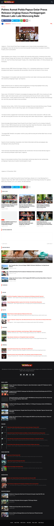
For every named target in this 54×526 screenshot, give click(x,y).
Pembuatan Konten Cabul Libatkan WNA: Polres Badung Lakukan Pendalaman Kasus (24, 354)
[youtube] (27, 375)
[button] (2, 2)
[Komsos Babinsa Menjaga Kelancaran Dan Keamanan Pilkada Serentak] (4, 514)
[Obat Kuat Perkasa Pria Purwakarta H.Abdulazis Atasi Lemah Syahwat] (4, 273)
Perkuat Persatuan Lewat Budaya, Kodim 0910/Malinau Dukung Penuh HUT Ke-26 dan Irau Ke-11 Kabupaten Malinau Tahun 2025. (30, 398)
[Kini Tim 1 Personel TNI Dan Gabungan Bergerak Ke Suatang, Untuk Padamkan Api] (27, 198)
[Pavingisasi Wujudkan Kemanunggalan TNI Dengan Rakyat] (4, 502)
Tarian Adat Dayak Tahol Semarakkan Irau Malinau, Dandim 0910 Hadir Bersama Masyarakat (26, 432)
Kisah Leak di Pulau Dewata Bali (13, 455)
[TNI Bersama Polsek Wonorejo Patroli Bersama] (4, 508)
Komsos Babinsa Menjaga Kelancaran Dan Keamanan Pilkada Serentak (26, 513)
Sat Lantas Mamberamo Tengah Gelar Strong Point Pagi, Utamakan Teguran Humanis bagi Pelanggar (30, 411)
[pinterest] (33, 375)
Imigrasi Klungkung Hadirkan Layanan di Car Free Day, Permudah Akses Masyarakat (24, 302)
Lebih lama (49, 243)
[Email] (27, 20)
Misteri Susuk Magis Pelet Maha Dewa (15, 466)
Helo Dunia (22, 522)
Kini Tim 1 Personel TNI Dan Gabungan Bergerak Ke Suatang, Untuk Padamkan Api (27, 206)
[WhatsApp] (21, 20)
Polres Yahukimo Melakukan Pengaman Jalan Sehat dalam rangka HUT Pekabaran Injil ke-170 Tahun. (30, 385)
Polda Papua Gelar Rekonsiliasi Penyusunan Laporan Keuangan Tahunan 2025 (23, 427)
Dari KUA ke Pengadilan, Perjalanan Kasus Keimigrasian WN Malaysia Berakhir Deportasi (25, 296)
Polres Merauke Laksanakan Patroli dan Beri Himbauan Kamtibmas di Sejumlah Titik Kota (25, 438)
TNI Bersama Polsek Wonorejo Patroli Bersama (20, 506)
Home (11, 522)
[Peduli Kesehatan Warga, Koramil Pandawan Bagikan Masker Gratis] (9, 198)
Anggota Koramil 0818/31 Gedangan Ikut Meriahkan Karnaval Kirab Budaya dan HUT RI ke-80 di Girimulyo (30, 392)
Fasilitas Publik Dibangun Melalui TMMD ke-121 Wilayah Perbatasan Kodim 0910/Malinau (30, 404)
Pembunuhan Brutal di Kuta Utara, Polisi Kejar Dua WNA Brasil (20, 348)
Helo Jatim (34, 522)
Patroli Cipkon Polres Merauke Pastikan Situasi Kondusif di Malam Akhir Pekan (23, 444)
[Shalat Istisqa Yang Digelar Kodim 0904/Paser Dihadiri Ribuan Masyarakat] (45, 198)
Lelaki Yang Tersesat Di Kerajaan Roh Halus (16, 460)
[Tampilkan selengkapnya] (29, 20)
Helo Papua (41, 522)
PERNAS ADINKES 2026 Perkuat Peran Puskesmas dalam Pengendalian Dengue (9, 223)
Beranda (3, 6)
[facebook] (21, 375)
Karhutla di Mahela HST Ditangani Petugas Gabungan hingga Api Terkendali (26, 223)
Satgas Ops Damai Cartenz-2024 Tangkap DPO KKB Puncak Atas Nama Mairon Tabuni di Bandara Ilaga (30, 278)
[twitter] (24, 375)
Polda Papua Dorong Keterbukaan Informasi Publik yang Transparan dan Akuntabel (44, 223)
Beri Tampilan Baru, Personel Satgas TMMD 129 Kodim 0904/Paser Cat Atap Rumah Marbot (29, 266)
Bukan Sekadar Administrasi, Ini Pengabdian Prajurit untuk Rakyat (20, 337)
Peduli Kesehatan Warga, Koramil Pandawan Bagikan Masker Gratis (9, 206)
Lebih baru (4, 243)
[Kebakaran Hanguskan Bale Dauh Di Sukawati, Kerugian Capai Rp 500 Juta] (4, 495)
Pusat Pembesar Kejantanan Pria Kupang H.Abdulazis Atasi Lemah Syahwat (22, 483)
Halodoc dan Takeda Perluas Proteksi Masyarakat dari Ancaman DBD (21, 478)
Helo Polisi (16, 522)
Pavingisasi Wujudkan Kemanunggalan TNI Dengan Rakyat (23, 500)
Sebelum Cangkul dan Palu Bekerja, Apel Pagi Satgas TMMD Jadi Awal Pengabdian (24, 331)
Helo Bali (29, 522)
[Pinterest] (24, 20)
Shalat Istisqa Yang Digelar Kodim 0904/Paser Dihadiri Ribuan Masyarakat (43, 206)
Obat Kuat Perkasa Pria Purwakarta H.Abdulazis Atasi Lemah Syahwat (25, 271)
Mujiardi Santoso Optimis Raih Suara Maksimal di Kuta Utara (19, 313)
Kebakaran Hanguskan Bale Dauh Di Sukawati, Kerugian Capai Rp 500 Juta (26, 494)
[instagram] (30, 375)
